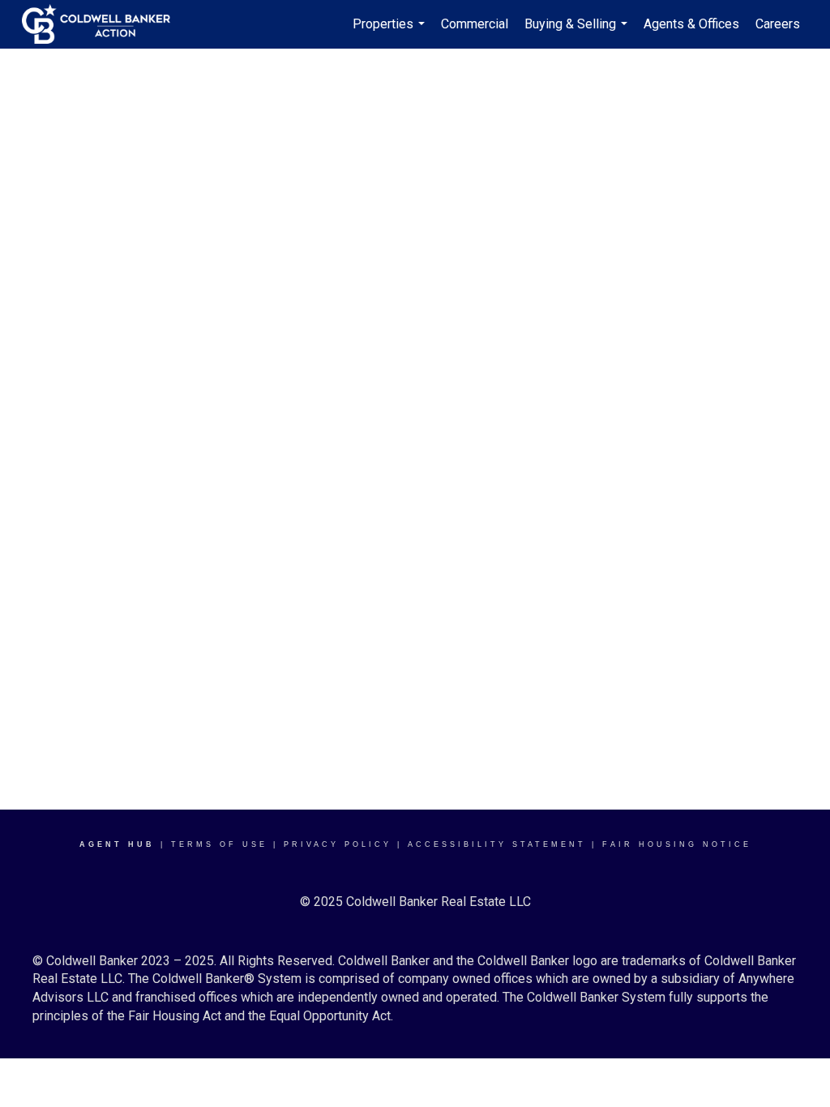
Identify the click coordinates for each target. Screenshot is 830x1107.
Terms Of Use (219, 844)
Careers (777, 24)
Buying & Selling (577, 32)
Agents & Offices (691, 24)
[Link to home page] (104, 24)
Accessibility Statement (497, 844)
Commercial (474, 24)
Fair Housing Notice (676, 844)
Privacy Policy (337, 844)
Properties (391, 32)
